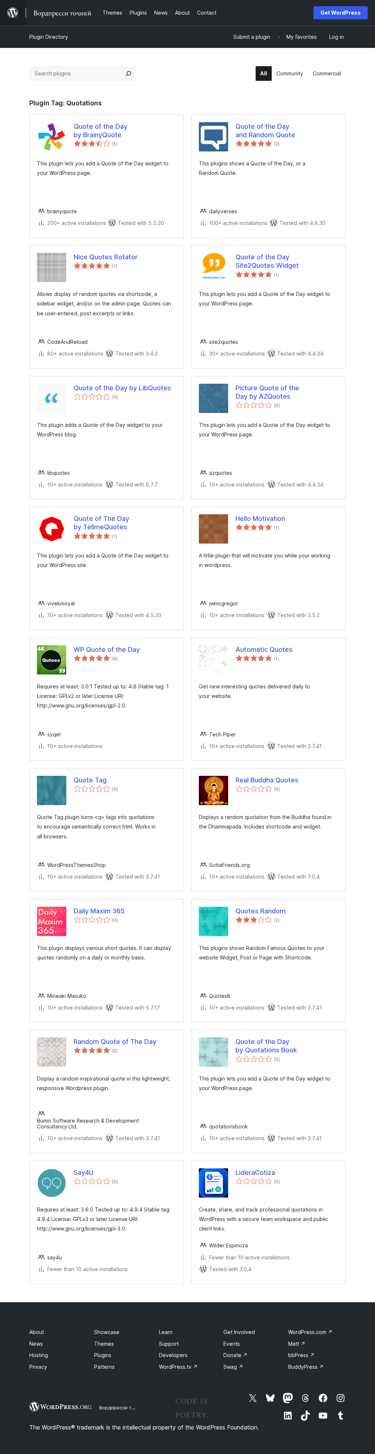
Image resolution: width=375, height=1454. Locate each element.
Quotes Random (260, 911)
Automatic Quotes (264, 649)
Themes (104, 1344)
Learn (165, 1332)
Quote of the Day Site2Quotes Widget (267, 261)
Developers (173, 1355)
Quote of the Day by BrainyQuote (100, 131)
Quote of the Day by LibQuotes (122, 388)
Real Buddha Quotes (266, 780)
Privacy (38, 1367)
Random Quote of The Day (115, 1041)
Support (169, 1344)
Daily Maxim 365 (99, 911)
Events (231, 1344)
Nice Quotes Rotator (106, 257)
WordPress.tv (178, 1367)
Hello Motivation (260, 518)
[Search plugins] (128, 73)
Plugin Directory (48, 37)
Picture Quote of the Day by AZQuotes (267, 392)
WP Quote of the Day (107, 649)
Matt (296, 1344)
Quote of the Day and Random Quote (265, 131)
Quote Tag (90, 780)
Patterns (104, 1367)
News (36, 1344)
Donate (235, 1355)
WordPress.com (310, 1332)
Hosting (38, 1355)
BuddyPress (306, 1367)
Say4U (83, 1172)
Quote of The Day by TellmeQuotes (101, 523)
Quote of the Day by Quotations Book (266, 1046)
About (36, 1332)
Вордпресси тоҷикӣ (122, 1407)
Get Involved (239, 1332)
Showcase (106, 1332)
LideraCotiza (255, 1172)
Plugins (102, 1355)
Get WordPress (340, 13)
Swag (233, 1367)
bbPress (301, 1355)
